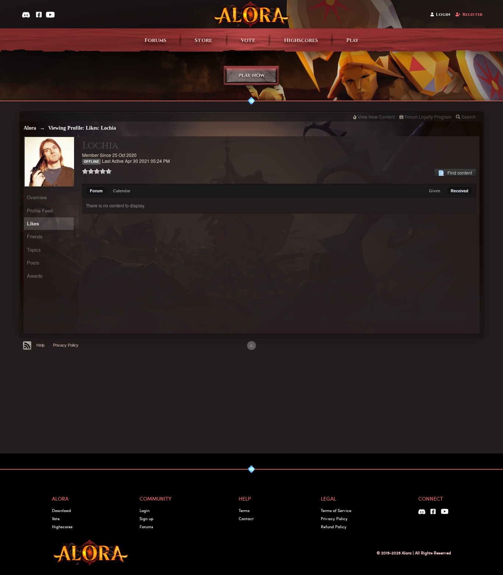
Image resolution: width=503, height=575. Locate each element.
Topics (34, 249)
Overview (37, 197)
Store (203, 40)
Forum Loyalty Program (428, 116)
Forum (96, 191)
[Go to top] (251, 345)
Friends (35, 236)
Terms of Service (336, 510)
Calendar (121, 191)
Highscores (301, 40)
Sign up (147, 518)
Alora (30, 128)
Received (459, 191)
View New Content (376, 116)
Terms (244, 510)
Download (61, 510)
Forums (155, 40)
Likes (33, 223)
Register (472, 14)
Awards (35, 275)
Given (434, 191)
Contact (246, 518)
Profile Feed (40, 210)
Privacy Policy (65, 345)
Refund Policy (334, 526)
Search (468, 116)
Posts (33, 262)
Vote (248, 40)
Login (443, 14)
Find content (458, 172)
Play (352, 40)
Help (40, 345)
